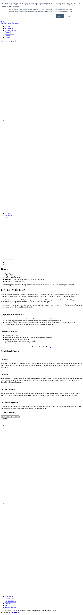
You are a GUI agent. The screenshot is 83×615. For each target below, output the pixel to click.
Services (7, 26)
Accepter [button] (59, 16)
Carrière (3, 23)
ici (50, 347)
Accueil (7, 213)
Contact (8, 23)
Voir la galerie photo (7, 259)
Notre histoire (9, 34)
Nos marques (9, 28)
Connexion (15, 23)
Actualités (8, 32)
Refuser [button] (69, 16)
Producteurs (8, 215)
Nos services (9, 598)
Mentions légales (10, 607)
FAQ (6, 605)
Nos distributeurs (10, 30)
